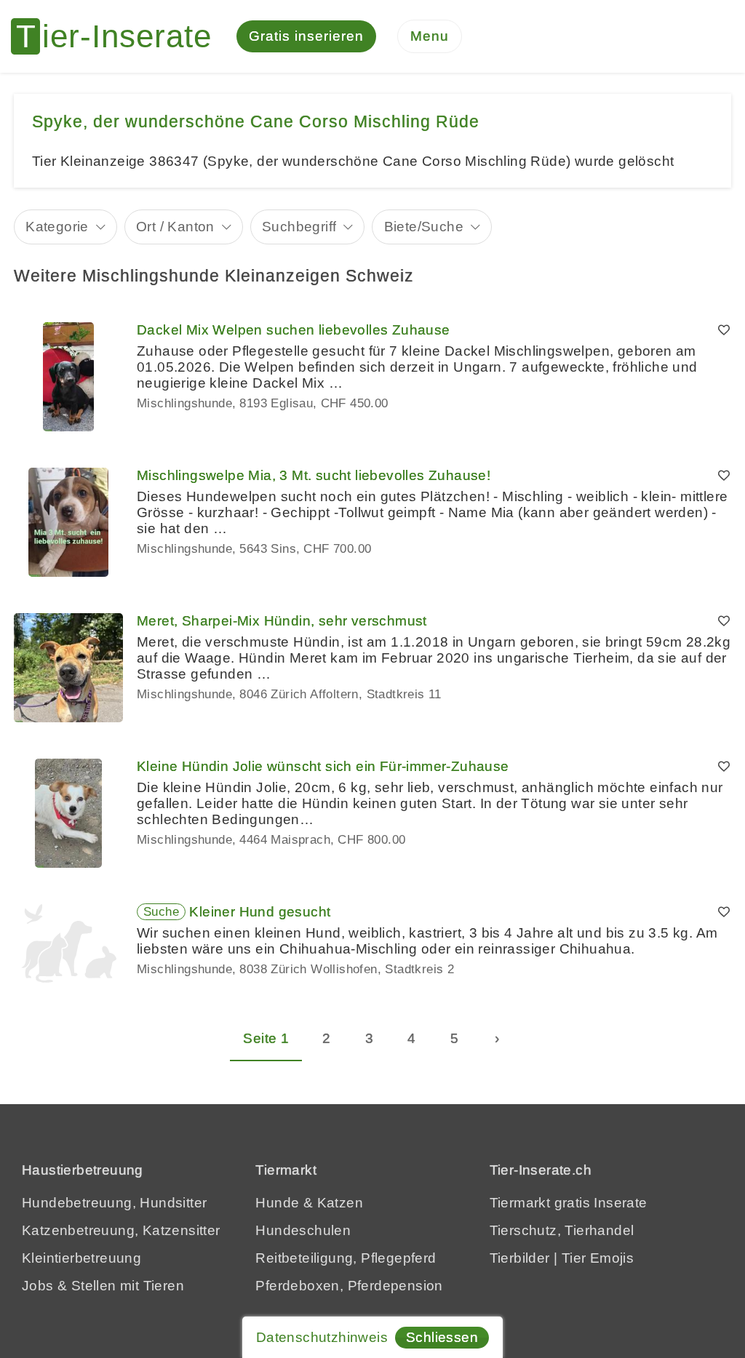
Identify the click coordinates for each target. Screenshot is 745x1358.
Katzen (340, 1202)
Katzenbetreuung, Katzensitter (121, 1230)
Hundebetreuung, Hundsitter (114, 1202)
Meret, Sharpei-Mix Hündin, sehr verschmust (282, 620)
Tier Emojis (598, 1258)
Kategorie (57, 226)
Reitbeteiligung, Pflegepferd (345, 1258)
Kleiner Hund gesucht (259, 911)
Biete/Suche (423, 226)
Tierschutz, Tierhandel (562, 1230)
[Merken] (724, 330)
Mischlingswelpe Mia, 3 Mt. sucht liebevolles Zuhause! (313, 475)
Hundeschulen (303, 1230)
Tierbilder (520, 1258)
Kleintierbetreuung (81, 1258)
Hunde (277, 1202)
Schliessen (442, 1337)
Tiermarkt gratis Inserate (569, 1202)
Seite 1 (266, 1038)
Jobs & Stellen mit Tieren (103, 1285)
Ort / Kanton (175, 226)
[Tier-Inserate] (120, 36)
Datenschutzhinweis (322, 1337)
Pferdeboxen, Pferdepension (348, 1285)
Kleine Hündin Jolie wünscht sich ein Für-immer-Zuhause (323, 766)
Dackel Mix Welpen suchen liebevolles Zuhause (293, 329)
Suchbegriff (299, 226)
